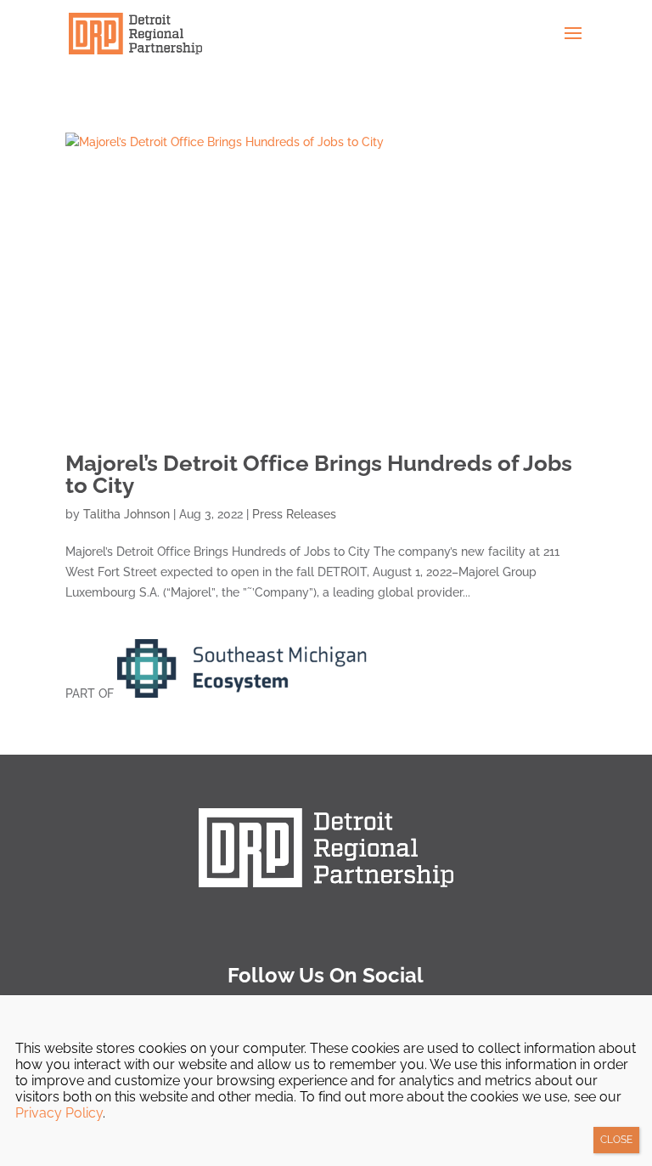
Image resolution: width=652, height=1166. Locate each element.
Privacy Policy (59, 1113)
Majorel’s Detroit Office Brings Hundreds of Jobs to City (318, 474)
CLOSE (616, 1140)
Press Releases (294, 514)
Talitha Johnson (126, 514)
